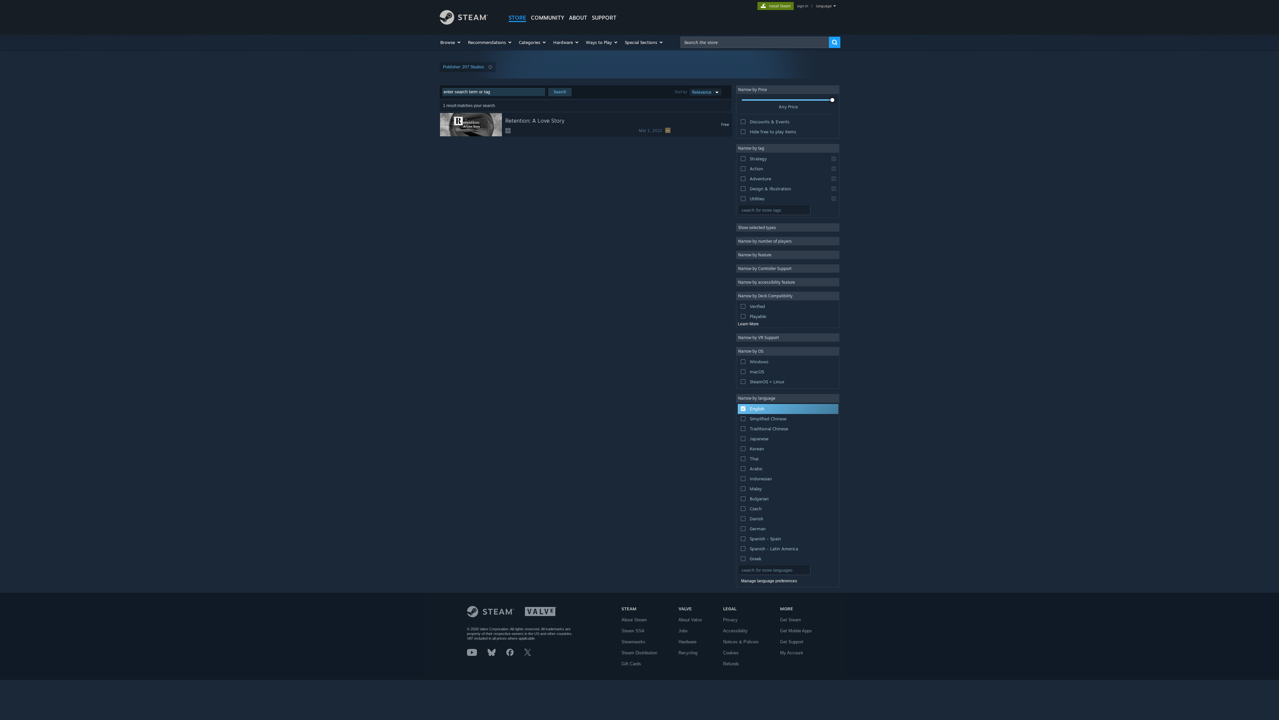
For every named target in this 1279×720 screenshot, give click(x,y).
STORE (517, 17)
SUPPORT (604, 17)
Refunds (731, 663)
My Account (791, 652)
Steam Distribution (639, 652)
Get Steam (790, 619)
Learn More (748, 324)
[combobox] (754, 42)
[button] (451, 42)
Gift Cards (631, 663)
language (824, 6)
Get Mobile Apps (796, 630)
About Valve (690, 619)
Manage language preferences (769, 581)
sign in (802, 6)
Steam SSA (633, 630)
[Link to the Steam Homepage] (464, 23)
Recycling (687, 652)
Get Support (791, 641)
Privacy (730, 619)
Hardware (687, 641)
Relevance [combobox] (701, 92)
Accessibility (735, 630)
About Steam (634, 619)
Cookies (731, 652)
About (578, 17)
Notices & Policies (741, 641)
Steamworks (633, 641)
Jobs (683, 630)
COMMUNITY (547, 17)
